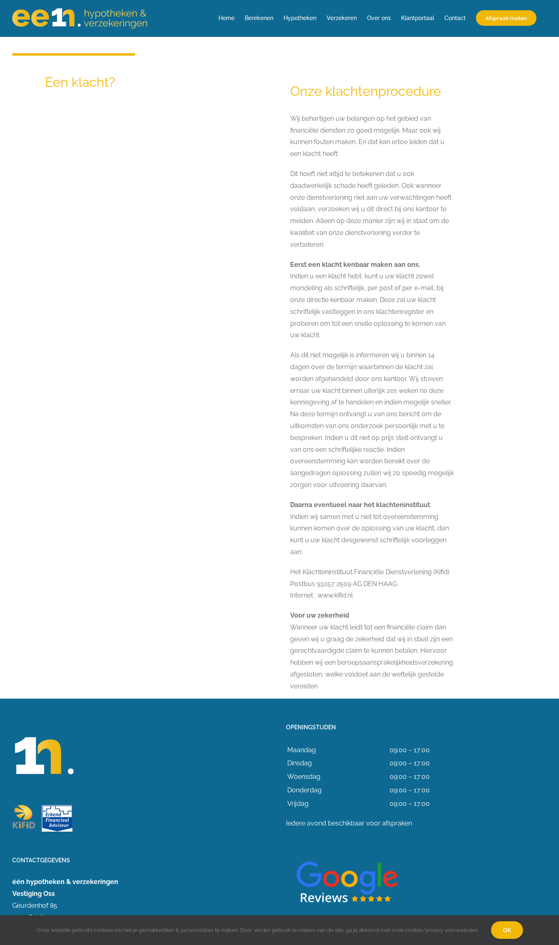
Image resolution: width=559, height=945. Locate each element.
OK (507, 930)
